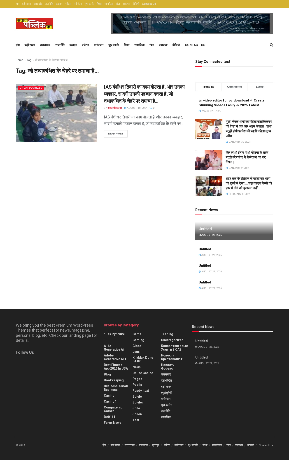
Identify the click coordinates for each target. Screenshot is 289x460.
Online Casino (143, 373)
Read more (115, 133)
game (137, 334)
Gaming (138, 340)
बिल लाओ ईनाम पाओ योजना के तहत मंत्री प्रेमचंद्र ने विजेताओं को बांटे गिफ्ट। (247, 157)
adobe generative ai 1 (115, 357)
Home (19, 60)
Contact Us (149, 3)
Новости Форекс (168, 366)
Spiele (137, 396)
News (137, 367)
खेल (118, 3)
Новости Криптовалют (171, 357)
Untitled (205, 228)
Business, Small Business (116, 388)
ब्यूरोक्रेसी (166, 392)
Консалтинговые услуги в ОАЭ (174, 347)
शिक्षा (99, 3)
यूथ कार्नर (89, 3)
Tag (29, 60)
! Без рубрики (114, 334)
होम (17, 3)
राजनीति (49, 3)
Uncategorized (30, 87)
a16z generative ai (114, 347)
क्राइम (59, 3)
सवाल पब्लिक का (115, 107)
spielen (138, 402)
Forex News (112, 423)
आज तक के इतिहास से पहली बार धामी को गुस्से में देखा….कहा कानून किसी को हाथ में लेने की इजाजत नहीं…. (249, 183)
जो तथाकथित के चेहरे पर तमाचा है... (52, 60)
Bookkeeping (114, 380)
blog (107, 374)
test (136, 420)
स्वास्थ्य (126, 3)
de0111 (109, 417)
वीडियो (136, 3)
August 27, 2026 (211, 255)
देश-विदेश (166, 380)
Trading (167, 334)
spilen (137, 414)
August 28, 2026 (211, 235)
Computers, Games (113, 409)
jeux (136, 352)
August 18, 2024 (136, 107)
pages (137, 379)
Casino (109, 395)
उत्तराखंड (37, 3)
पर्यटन (68, 3)
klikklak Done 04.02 (143, 359)
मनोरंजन (78, 3)
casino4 (110, 401)
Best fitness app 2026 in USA (116, 366)
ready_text (141, 390)
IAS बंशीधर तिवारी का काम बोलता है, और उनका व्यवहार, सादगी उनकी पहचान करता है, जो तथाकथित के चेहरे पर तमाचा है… (144, 94)
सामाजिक (108, 3)
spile (136, 408)
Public (137, 385)
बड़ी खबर (26, 3)
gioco (137, 346)
